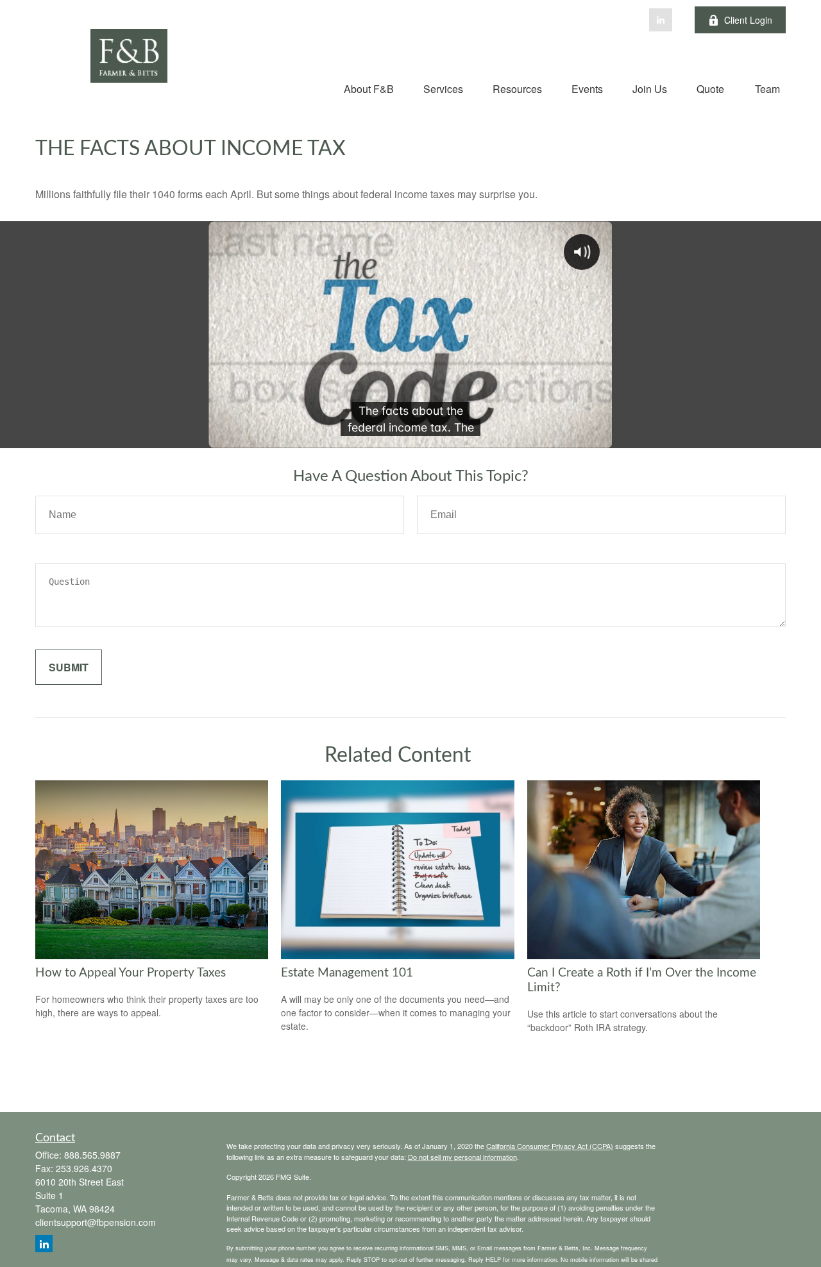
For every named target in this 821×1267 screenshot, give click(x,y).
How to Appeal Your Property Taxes (130, 973)
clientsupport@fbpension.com (95, 1222)
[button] (369, 88)
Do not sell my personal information (462, 1157)
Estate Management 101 (347, 973)
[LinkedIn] (660, 19)
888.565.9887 (92, 1154)
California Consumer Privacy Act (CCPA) (549, 1146)
